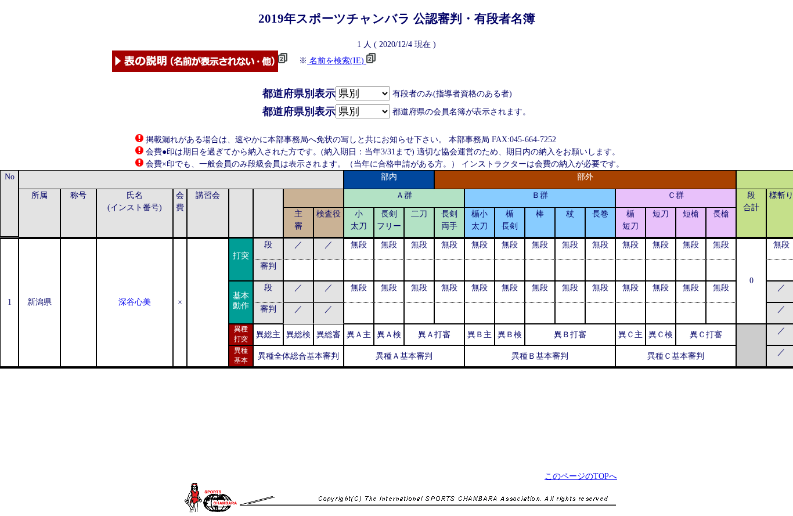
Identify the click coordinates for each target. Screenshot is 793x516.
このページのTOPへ (581, 476)
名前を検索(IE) (336, 60)
